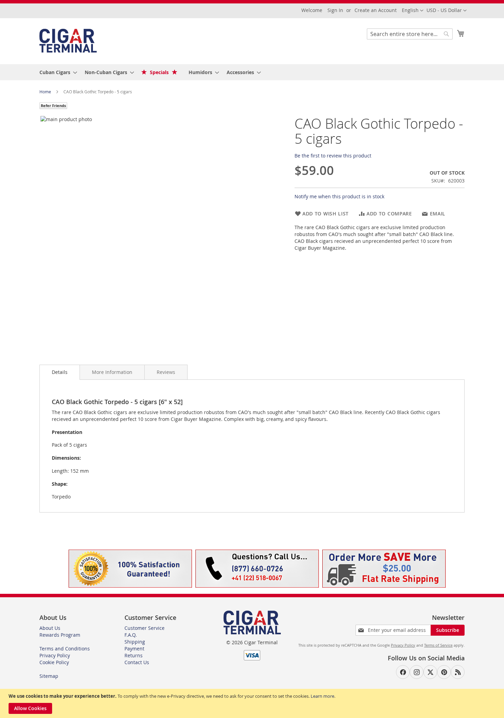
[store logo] (68, 41)
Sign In (335, 10)
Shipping (134, 641)
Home (45, 91)
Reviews (166, 372)
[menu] (252, 72)
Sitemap (48, 676)
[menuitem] (56, 72)
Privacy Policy (54, 655)
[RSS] (458, 672)
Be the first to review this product (333, 155)
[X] (430, 672)
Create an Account (376, 10)
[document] (253, 703)
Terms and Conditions (64, 648)
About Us (49, 628)
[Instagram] (416, 672)
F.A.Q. (130, 635)
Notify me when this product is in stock (339, 196)
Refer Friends (53, 105)
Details (60, 372)
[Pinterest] (444, 672)
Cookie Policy (54, 662)
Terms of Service (438, 645)
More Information (112, 372)
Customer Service (144, 628)
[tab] (59, 372)
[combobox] (410, 33)
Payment (134, 648)
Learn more (322, 696)
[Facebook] (403, 672)
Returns (133, 655)
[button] (447, 10)
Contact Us (136, 662)
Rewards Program (59, 635)
